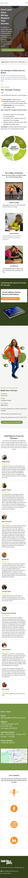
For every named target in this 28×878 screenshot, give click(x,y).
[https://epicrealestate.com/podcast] (14, 792)
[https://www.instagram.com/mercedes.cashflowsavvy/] (14, 824)
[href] (14, 756)
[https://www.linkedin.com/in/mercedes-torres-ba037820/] (14, 840)
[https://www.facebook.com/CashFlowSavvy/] (14, 808)
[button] (26, 3)
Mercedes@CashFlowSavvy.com (10, 871)
